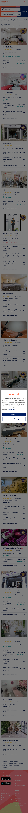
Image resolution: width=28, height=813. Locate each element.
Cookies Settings (14, 419)
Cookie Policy (12, 409)
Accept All (14, 414)
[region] (14, 406)
